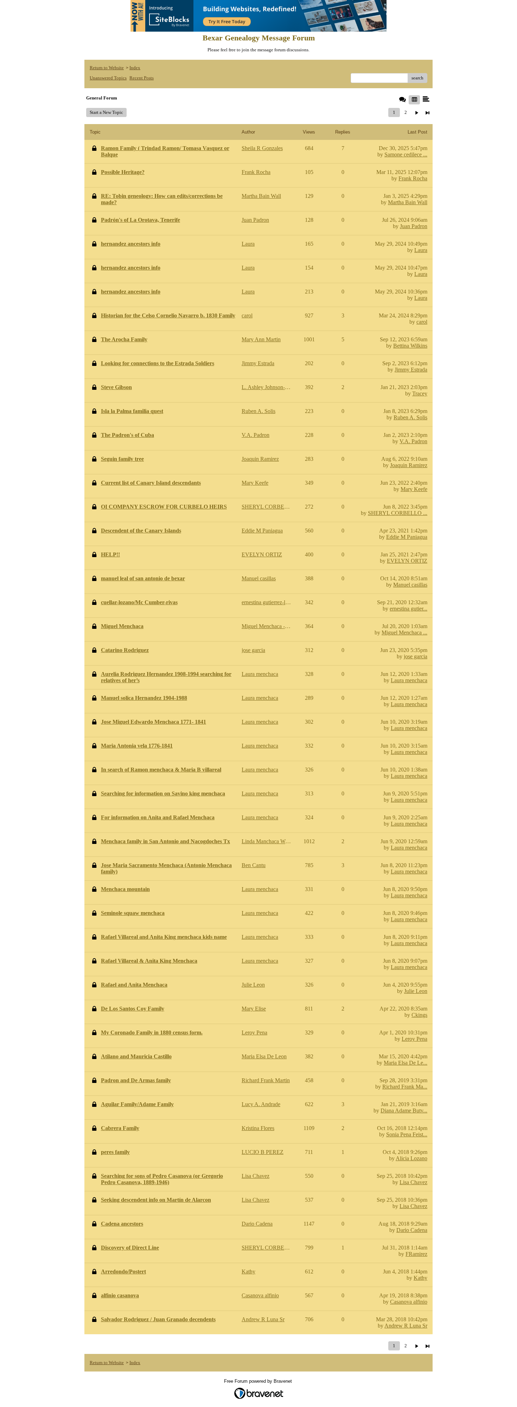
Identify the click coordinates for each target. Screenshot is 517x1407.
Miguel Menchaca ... (404, 632)
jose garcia (415, 656)
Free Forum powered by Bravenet (258, 1381)
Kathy (420, 1278)
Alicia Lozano (411, 1158)
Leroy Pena (414, 1039)
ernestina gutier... (408, 609)
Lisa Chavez (413, 1182)
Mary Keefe (414, 489)
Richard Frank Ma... (404, 1087)
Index (134, 67)
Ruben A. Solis (410, 417)
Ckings (419, 1015)
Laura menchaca (409, 680)
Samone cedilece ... (405, 154)
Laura (420, 250)
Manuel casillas (410, 585)
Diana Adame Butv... (404, 1111)
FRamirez (416, 1254)
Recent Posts (141, 77)
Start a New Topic (106, 112)
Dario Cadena (411, 1230)
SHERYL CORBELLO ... (397, 513)
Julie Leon (415, 991)
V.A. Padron (413, 441)
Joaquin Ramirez (408, 465)
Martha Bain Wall (407, 202)
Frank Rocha (412, 178)
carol (421, 322)
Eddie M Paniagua (406, 537)
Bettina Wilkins (410, 346)
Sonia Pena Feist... (406, 1134)
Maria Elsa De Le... (405, 1063)
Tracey (419, 393)
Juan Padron (413, 226)
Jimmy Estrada (411, 370)
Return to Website (107, 67)
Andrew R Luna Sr (405, 1326)
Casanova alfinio (408, 1302)
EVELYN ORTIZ (407, 561)
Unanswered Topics (108, 77)
